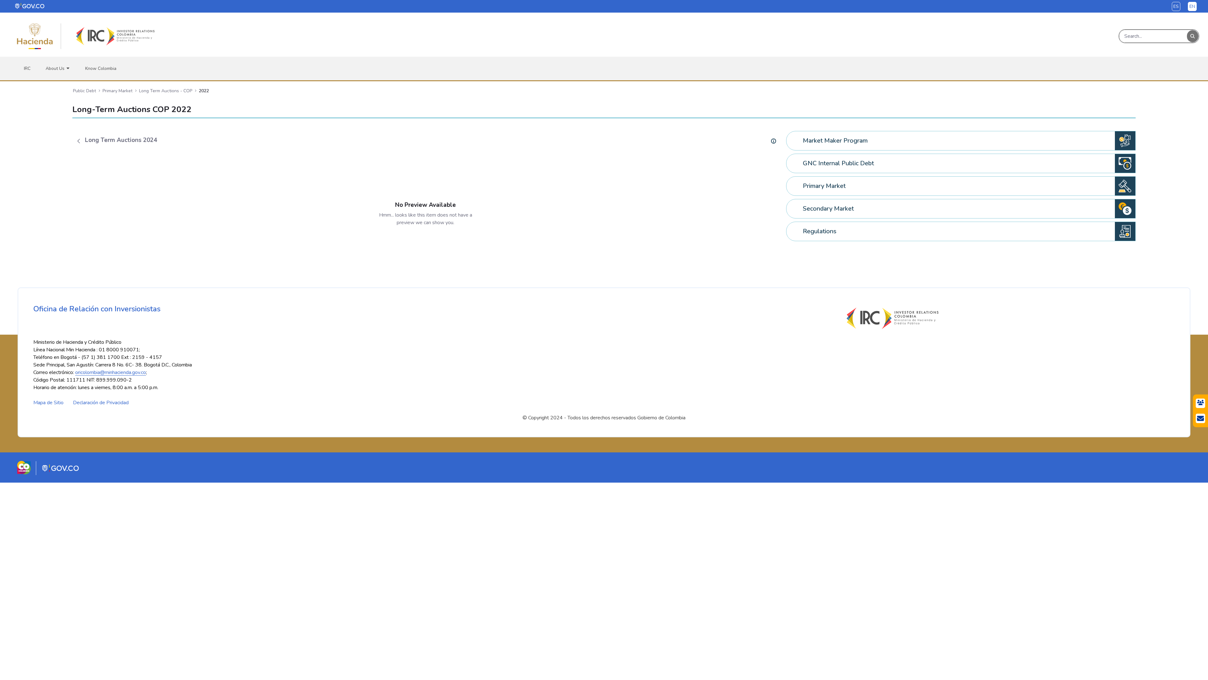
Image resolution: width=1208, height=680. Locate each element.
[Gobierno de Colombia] (30, 6)
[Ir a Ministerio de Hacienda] (35, 36)
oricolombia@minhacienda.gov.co (110, 372)
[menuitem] (27, 68)
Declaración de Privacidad (101, 402)
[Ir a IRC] (114, 36)
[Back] (78, 141)
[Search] (1192, 36)
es (1176, 6)
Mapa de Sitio (48, 402)
